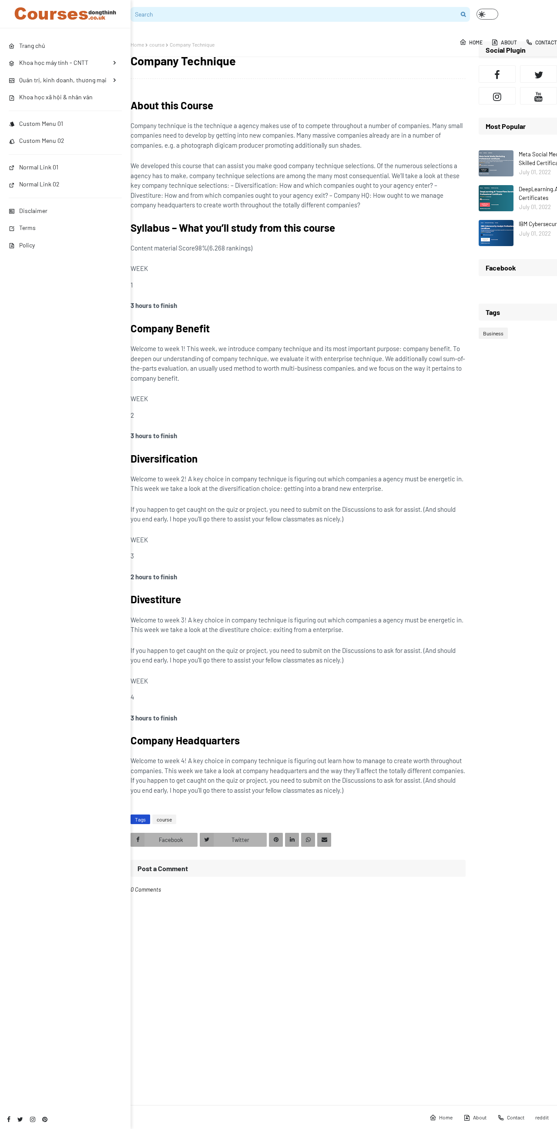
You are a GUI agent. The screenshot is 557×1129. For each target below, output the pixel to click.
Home (137, 44)
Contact (515, 1117)
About (480, 1117)
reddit (542, 1117)
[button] (487, 14)
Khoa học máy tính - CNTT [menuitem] (53, 62)
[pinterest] (44, 1119)
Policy (27, 245)
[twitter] (20, 1119)
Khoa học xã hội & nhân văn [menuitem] (56, 97)
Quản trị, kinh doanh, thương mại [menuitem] (63, 80)
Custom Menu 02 (41, 140)
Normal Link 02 (39, 184)
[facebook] (8, 1119)
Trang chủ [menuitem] (32, 45)
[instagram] (32, 1119)
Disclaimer (33, 210)
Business (493, 333)
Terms (27, 227)
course (156, 44)
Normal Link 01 (38, 167)
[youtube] (538, 96)
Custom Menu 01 (41, 123)
